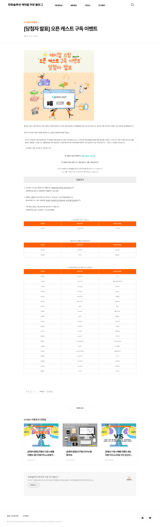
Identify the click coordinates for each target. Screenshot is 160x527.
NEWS (74, 5)
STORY (101, 5)
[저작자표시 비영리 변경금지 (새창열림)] (50, 392)
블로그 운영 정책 (12, 516)
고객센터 (25, 516)
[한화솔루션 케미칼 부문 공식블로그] (26, 4)
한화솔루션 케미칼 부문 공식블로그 (43, 477)
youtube (150, 518)
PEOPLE (59, 5)
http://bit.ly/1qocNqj (88, 156)
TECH (87, 5)
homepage (142, 518)
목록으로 (80, 408)
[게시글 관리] (33, 391)
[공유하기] (31, 391)
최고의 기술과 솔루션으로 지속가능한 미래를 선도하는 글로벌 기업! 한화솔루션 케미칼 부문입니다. (61, 480)
